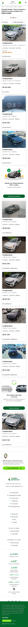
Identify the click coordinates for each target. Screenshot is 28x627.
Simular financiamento (14, 196)
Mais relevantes (18, 22)
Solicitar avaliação (14, 408)
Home (2, 6)
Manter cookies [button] (6, 620)
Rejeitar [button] (14, 620)
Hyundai (20, 6)
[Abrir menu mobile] (25, 2)
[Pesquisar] (20, 2)
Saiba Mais (5, 617)
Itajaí (15, 6)
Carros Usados (9, 6)
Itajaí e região (6, 13)
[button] (14, 534)
